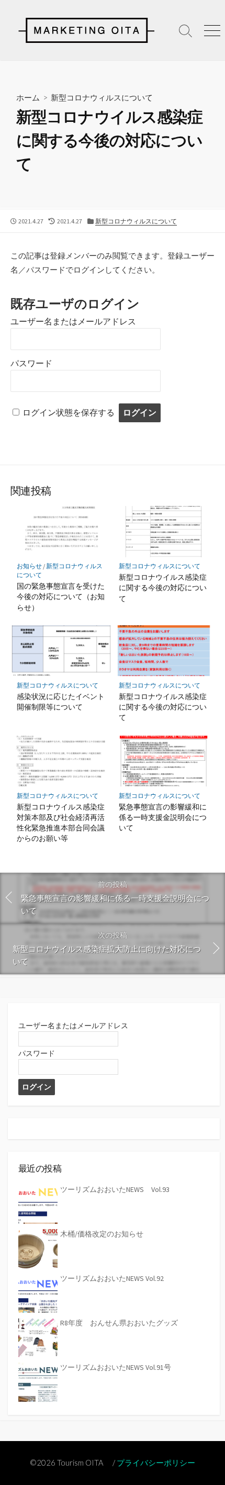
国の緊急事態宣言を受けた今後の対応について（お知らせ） (61, 596)
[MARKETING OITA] (86, 30)
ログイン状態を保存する (68, 412)
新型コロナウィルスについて (102, 97)
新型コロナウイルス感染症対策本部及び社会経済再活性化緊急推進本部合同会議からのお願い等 (61, 822)
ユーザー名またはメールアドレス (73, 321)
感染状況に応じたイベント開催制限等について (61, 701)
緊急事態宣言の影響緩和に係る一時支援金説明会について (163, 817)
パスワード (31, 363)
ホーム (28, 97)
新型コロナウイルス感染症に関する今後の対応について (163, 587)
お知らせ (29, 566)
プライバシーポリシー (156, 1462)
